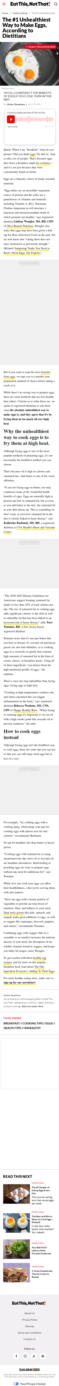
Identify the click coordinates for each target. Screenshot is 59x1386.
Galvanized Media (26, 1374)
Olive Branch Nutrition (20, 226)
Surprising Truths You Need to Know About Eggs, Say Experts (27, 250)
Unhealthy (32, 1028)
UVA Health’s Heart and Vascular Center (29, 529)
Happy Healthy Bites (25, 710)
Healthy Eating (20, 13)
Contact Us (29, 1338)
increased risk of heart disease (21, 622)
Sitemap (29, 1326)
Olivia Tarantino (16, 104)
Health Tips (12, 1028)
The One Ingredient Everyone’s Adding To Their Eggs (29, 969)
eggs (32, 154)
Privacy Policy (29, 1319)
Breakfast (12, 1023)
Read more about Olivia (32, 1006)
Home (5, 13)
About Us (29, 1313)
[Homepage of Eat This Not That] (29, 1303)
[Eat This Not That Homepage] (30, 4)
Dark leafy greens (14, 912)
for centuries (43, 163)
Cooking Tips (33, 1023)
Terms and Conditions (29, 1332)
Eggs (49, 1023)
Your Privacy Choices (33, 1384)
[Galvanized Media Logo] (29, 1369)
